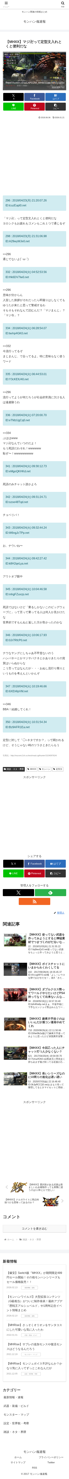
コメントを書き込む (34, 1228)
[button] (55, 107)
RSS (34, 1467)
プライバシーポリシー (51, 1457)
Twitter (51, 1462)
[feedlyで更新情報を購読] (50, 892)
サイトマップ (18, 1462)
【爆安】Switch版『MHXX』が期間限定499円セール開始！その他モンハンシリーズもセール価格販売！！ (34, 1277)
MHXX (33, 769)
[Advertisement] (34, 155)
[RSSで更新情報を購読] (34, 901)
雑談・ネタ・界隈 (15, 769)
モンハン (46, 769)
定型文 (59, 769)
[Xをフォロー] (18, 892)
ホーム (18, 1457)
